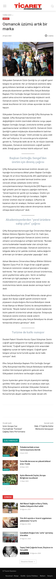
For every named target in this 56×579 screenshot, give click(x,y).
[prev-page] (4, 489)
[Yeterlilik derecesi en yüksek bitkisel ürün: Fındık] (10, 465)
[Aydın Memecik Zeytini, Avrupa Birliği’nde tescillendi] (10, 479)
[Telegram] (37, 411)
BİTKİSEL (6, 19)
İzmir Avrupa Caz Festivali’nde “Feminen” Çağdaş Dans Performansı (14, 429)
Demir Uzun (24, 553)
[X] (19, 411)
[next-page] (8, 489)
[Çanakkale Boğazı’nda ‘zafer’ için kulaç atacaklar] (10, 537)
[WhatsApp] (31, 411)
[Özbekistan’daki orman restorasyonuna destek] (10, 451)
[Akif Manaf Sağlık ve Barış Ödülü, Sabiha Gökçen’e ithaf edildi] (10, 507)
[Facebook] (13, 411)
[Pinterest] (25, 411)
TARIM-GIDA (7, 15)
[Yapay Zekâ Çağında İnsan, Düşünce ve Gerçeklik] (10, 551)
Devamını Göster (27, 561)
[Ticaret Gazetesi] (28, 6)
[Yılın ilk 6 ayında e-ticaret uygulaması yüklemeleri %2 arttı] (10, 522)
